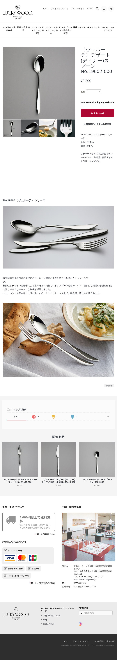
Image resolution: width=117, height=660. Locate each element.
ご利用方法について (59, 9)
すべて (16, 416)
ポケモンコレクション (107, 29)
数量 (83, 92)
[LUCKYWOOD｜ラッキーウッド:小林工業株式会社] (88, 537)
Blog (89, 9)
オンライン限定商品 (9, 29)
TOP (65, 641)
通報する (109, 386)
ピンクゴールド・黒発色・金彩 (65, 30)
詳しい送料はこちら (46, 534)
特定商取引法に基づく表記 (105, 641)
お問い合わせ (49, 624)
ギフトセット (93, 27)
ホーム (45, 9)
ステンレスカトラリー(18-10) (37, 30)
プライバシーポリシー (81, 641)
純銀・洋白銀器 (23, 29)
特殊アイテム (79, 27)
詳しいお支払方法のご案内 (43, 583)
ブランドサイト (77, 9)
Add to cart (97, 113)
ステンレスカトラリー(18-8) (51, 30)
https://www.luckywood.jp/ (85, 579)
